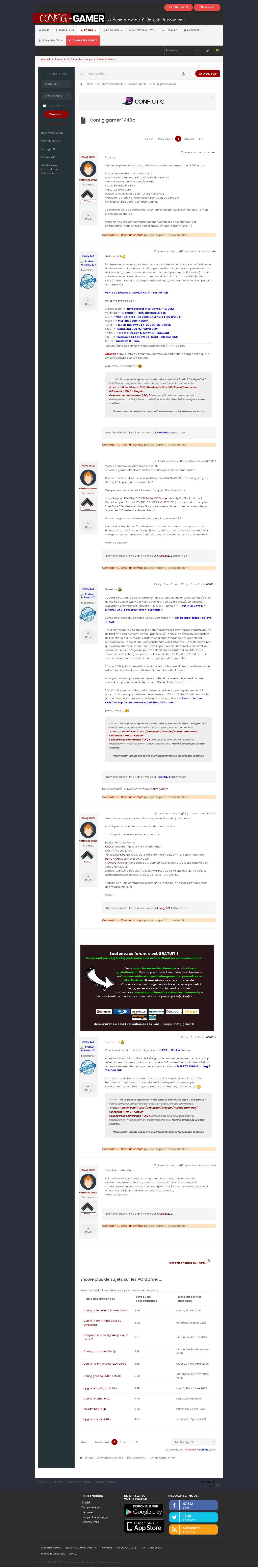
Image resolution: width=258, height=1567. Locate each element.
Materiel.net (128, 387)
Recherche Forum (52, 133)
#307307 (210, 461)
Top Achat (153, 387)
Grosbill (167, 387)
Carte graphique (152, 1548)
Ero (213, 1449)
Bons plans (66, 30)
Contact (73, 1554)
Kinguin (138, 391)
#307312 (211, 584)
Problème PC (48, 157)
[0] (147, 101)
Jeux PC (171, 30)
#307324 (210, 1165)
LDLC (141, 387)
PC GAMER (106, 1548)
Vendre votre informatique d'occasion (49, 169)
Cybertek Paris (90, 1521)
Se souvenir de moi (59, 105)
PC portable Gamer (127, 1548)
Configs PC (48, 149)
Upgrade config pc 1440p (100, 1388)
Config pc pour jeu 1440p (99, 1351)
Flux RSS (218, 50)
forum (89, 30)
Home (45, 30)
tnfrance (190, 1449)
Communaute (51, 40)
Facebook (198, 50)
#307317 (211, 813)
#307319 (211, 1037)
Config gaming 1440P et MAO (102, 1376)
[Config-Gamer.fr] (109, 18)
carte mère (112, 859)
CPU (107, 847)
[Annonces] (183, 73)
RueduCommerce (185, 387)
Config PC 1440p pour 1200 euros (104, 1364)
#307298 (210, 251)
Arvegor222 (88, 157)
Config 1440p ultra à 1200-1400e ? (105, 1310)
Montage (193, 30)
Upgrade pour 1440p (97, 1419)
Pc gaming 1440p (94, 1409)
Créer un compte (56, 124)
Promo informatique (53, 1554)
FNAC (127, 391)
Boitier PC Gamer (157, 498)
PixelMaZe (88, 256)
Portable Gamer (50, 141)
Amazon (114, 387)
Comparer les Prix (84, 40)
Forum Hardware (51, 1548)
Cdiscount (115, 391)
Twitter (208, 50)
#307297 (211, 152)
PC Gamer (113, 30)
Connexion (109, 235)
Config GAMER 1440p (96, 1398)
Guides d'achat (142, 30)
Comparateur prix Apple (95, 1517)
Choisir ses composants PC (81, 1548)
